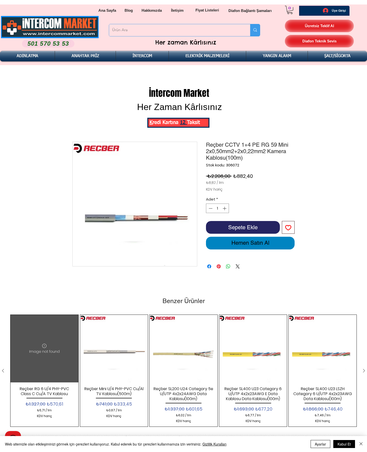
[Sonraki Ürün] (364, 371)
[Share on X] (238, 266)
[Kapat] (361, 444)
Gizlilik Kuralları (214, 444)
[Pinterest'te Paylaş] (219, 266)
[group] (183, 370)
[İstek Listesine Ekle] (288, 227)
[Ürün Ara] (255, 30)
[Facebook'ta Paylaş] (209, 266)
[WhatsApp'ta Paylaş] (228, 266)
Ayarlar (320, 444)
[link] (290, 10)
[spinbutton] (217, 208)
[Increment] (225, 208)
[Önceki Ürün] (3, 371)
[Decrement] (210, 208)
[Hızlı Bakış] (114, 349)
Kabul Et (344, 444)
